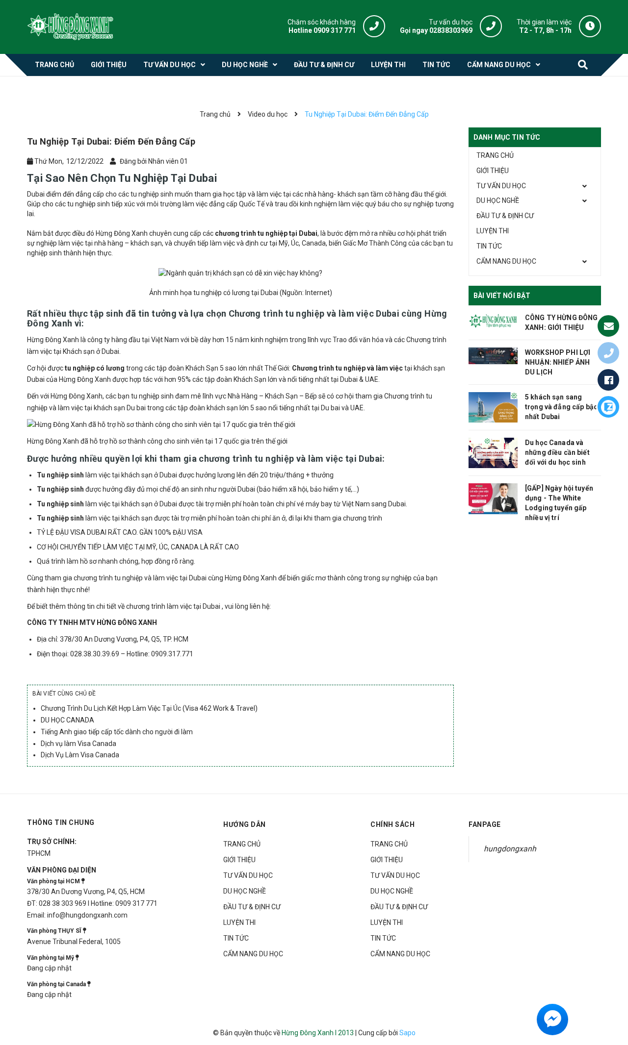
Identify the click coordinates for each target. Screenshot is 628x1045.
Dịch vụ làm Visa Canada (78, 743)
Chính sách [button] (392, 824)
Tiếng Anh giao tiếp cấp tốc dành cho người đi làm (117, 732)
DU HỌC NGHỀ (497, 200)
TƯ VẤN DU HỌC (501, 186)
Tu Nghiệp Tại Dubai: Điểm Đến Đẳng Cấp (111, 141)
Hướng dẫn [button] (244, 824)
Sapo (407, 1033)
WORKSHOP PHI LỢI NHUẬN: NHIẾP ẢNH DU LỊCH (557, 362)
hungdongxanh (510, 848)
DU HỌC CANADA (67, 720)
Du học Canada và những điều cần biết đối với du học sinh (557, 452)
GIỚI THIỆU (492, 170)
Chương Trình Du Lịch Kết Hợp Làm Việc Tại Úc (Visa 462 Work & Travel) (149, 708)
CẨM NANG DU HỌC (506, 261)
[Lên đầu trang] (612, 992)
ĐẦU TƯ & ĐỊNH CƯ (505, 216)
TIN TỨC (489, 246)
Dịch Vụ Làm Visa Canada (80, 755)
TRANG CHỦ (495, 155)
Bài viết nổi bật (501, 295)
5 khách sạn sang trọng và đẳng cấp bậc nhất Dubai (561, 407)
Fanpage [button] (485, 824)
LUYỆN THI (492, 231)
